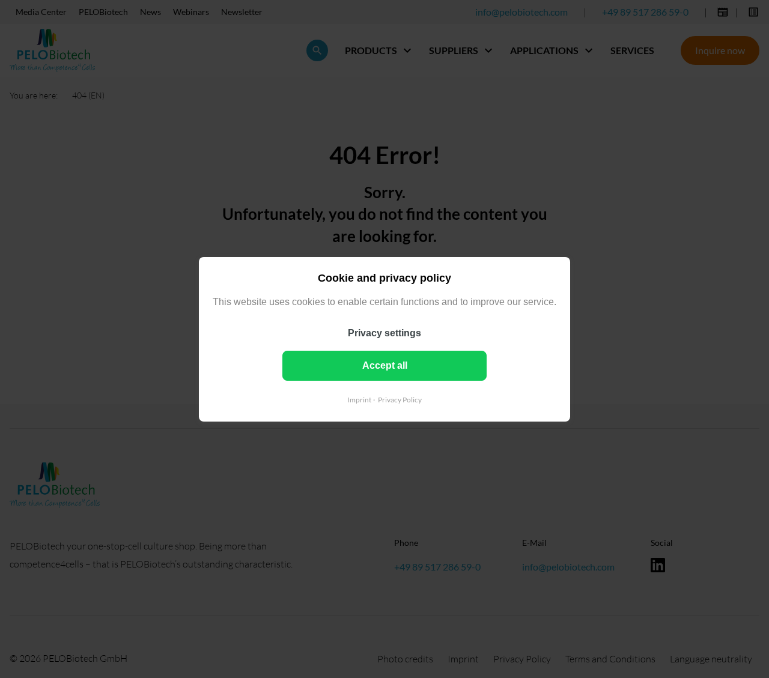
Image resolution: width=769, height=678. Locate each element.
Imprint (359, 399)
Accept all (384, 365)
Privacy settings (384, 332)
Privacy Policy (400, 399)
